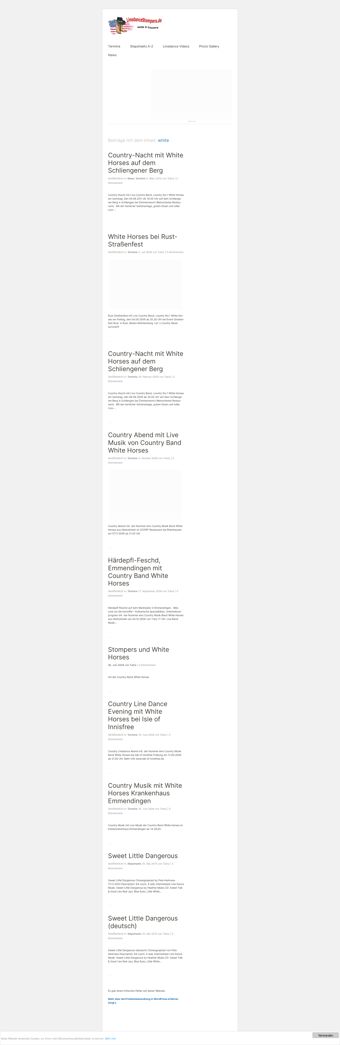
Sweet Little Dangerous (143, 856)
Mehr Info (110, 1038)
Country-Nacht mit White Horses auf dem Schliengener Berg (145, 162)
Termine (114, 46)
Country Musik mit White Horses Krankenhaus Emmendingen (145, 793)
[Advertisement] (191, 95)
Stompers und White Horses (138, 653)
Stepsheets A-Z (141, 46)
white (163, 140)
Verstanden (325, 1035)
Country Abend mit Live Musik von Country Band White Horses (144, 442)
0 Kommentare (175, 252)
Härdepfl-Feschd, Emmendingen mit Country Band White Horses (138, 571)
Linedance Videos (176, 46)
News (112, 55)
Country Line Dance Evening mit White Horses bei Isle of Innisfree (137, 715)
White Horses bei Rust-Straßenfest (142, 240)
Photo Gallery (209, 46)
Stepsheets (134, 863)
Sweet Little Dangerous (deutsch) (143, 922)
